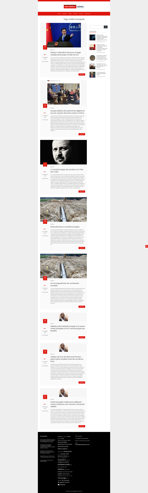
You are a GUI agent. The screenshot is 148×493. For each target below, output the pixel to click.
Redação (60, 471)
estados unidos (62, 456)
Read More (82, 74)
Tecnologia (87, 13)
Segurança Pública (66, 475)
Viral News (74, 491)
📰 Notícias (61, 485)
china (62, 438)
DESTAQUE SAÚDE (63, 446)
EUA (68, 456)
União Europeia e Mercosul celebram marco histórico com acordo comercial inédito (67, 404)
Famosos (59, 457)
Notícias (75, 13)
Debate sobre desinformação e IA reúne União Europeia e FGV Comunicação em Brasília (68, 328)
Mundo (70, 13)
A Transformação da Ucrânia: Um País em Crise (67, 170)
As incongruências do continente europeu (65, 284)
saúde (60, 474)
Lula (65, 467)
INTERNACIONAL (64, 464)
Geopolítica (62, 460)
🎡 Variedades (65, 480)
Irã (71, 464)
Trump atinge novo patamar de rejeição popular (101, 73)
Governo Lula (68, 460)
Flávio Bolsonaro (64, 457)
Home (59, 13)
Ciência (69, 440)
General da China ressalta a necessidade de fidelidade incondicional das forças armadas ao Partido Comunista (101, 47)
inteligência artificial (63, 462)
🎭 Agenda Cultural (63, 482)
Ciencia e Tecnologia (62, 440)
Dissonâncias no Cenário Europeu (65, 227)
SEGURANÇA (60, 475)
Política (61, 469)
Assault (60, 436)
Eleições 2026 (65, 454)
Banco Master (64, 436)
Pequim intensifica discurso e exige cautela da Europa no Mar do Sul (66, 53)
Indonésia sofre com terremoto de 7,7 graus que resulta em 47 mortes (101, 65)
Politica (81, 13)
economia (68, 451)
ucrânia (68, 478)
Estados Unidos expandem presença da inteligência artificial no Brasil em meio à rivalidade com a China (101, 37)
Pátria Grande (66, 469)
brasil (68, 436)
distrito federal (62, 449)
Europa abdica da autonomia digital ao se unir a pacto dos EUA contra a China (68, 112)
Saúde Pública (66, 474)
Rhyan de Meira (66, 471)
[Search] (106, 27)
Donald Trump (60, 451)
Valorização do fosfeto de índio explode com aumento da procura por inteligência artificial (101, 57)
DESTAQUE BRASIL (62, 442)
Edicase (59, 454)
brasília (59, 438)
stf (69, 475)
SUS (71, 475)
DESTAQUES (69, 444)
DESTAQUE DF (62, 444)
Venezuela (59, 480)
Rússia (71, 471)
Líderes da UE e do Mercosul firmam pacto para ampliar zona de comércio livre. (67, 359)
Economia (64, 13)
